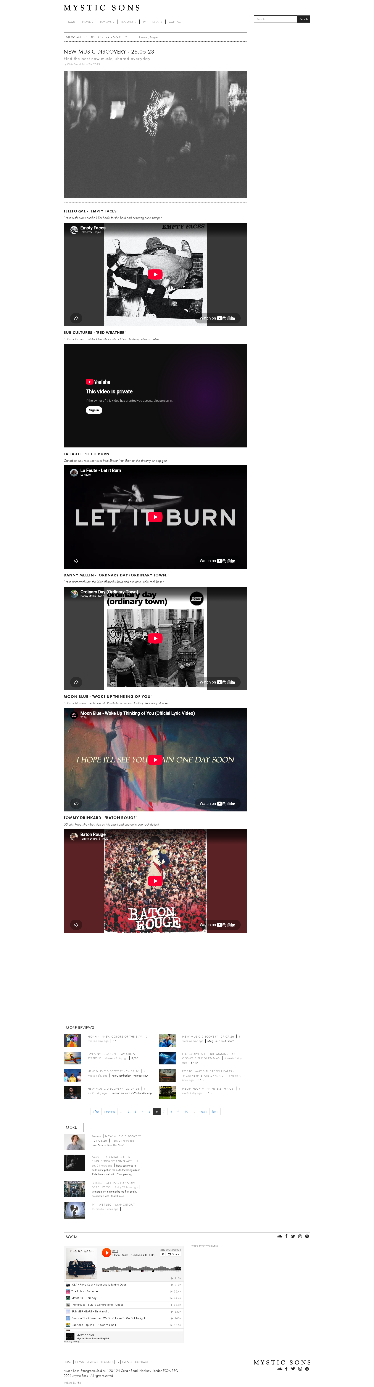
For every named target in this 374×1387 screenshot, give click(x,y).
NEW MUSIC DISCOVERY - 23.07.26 (113, 1088)
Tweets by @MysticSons (204, 1246)
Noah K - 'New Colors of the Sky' (114, 1036)
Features (127, 22)
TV (144, 22)
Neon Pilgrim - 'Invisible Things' (208, 1088)
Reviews (106, 22)
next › (204, 1111)
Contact (175, 22)
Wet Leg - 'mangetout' (117, 1204)
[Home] (101, 7)
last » (215, 1111)
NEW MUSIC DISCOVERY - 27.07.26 (208, 1036)
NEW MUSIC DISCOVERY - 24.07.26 (113, 1071)
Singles (154, 37)
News (86, 22)
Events (157, 22)
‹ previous (109, 1111)
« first (96, 1111)
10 (186, 1111)
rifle (79, 1383)
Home (71, 22)
